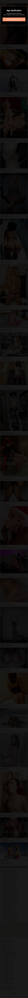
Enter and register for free (14, 19)
